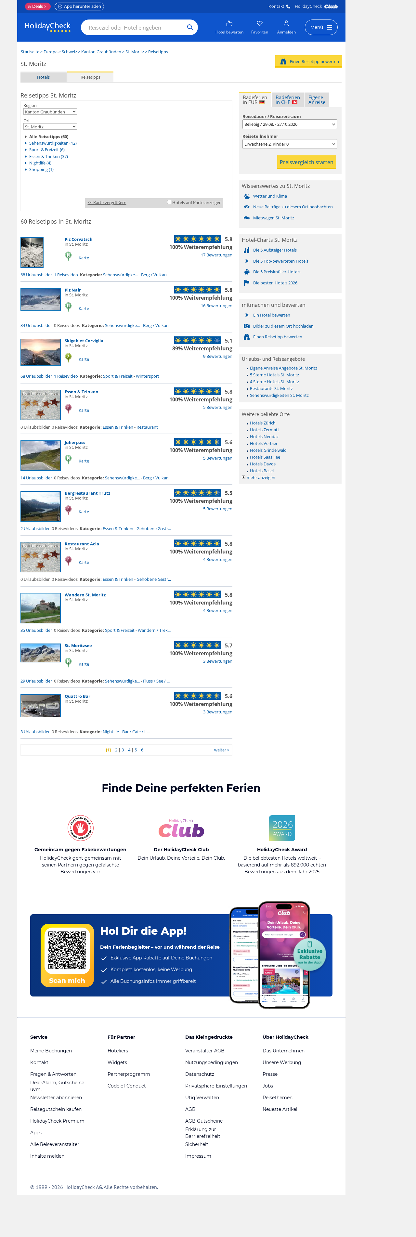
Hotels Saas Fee (265, 457)
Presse (270, 1074)
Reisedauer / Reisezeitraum (271, 116)
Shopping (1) (41, 169)
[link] (229, 27)
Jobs (268, 1086)
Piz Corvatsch (79, 239)
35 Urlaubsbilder (36, 630)
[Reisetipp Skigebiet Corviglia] (40, 364)
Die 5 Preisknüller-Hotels (276, 272)
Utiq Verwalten (202, 1097)
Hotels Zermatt (264, 430)
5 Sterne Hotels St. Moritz (274, 375)
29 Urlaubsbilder (36, 681)
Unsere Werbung (282, 1062)
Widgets (117, 1062)
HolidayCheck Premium (57, 1121)
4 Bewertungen (217, 559)
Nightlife (111, 732)
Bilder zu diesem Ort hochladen (283, 326)
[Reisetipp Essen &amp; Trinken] (40, 419)
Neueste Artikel (280, 1109)
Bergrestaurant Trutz (87, 493)
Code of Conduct (127, 1086)
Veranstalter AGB (205, 1051)
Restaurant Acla (82, 544)
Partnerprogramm (129, 1074)
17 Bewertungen (216, 255)
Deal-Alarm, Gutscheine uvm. (57, 1086)
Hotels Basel (262, 471)
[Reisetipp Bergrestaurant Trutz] (40, 520)
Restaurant (147, 427)
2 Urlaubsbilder (35, 528)
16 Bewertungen (216, 305)
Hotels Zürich (263, 423)
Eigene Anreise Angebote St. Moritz (283, 368)
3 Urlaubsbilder (35, 732)
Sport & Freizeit (118, 376)
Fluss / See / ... (156, 681)
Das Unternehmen (284, 1051)
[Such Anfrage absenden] (190, 27)
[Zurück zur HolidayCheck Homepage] (48, 27)
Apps (36, 1133)
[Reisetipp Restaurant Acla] (40, 571)
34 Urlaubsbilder (36, 325)
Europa (51, 52)
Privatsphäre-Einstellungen (216, 1086)
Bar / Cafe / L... (136, 732)
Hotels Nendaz (264, 436)
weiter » (221, 750)
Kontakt (276, 6)
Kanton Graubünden (101, 52)
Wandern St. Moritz (85, 595)
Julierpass (75, 442)
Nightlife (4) (40, 163)
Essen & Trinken (81, 392)
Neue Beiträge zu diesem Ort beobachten (293, 207)
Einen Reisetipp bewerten (314, 61)
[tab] (255, 99)
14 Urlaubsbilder (36, 478)
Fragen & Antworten (53, 1074)
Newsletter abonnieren (56, 1097)
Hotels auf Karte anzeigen (197, 202)
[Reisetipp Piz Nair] (40, 309)
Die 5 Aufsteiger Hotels (275, 250)
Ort (26, 121)
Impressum (198, 1156)
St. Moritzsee (78, 645)
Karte (84, 258)
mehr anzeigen (261, 477)
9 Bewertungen (217, 356)
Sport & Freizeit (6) (47, 149)
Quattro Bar (77, 696)
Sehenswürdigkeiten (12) (53, 143)
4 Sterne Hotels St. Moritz (274, 381)
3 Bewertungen (217, 661)
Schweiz (69, 52)
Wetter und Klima (270, 196)
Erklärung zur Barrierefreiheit (202, 1132)
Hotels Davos (263, 464)
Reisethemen (277, 1097)
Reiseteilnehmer (260, 136)
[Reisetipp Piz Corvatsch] (32, 266)
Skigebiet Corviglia (84, 341)
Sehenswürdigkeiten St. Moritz (279, 395)
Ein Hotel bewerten (271, 315)
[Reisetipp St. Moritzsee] (40, 661)
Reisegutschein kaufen (56, 1109)
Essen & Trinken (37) (48, 156)
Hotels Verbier (264, 443)
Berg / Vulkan (154, 275)
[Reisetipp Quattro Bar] (40, 716)
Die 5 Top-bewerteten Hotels (280, 261)
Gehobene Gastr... (153, 528)
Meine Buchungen (51, 1051)
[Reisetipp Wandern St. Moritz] (40, 622)
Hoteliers (118, 1051)
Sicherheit (196, 1144)
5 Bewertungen (217, 407)
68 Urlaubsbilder (36, 275)
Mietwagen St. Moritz (273, 218)
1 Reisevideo (66, 275)
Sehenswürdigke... (120, 275)
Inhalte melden (47, 1156)
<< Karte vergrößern (107, 202)
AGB (190, 1109)
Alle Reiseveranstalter (54, 1144)
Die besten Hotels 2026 (275, 283)
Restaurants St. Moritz (271, 388)
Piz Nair (73, 290)
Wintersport (147, 376)
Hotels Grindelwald (268, 450)
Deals (35, 6)
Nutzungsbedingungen (211, 1062)
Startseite (30, 52)
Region (30, 105)
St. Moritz (134, 52)
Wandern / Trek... (154, 630)
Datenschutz (199, 1074)
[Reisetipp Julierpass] (40, 469)
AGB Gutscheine (204, 1121)
